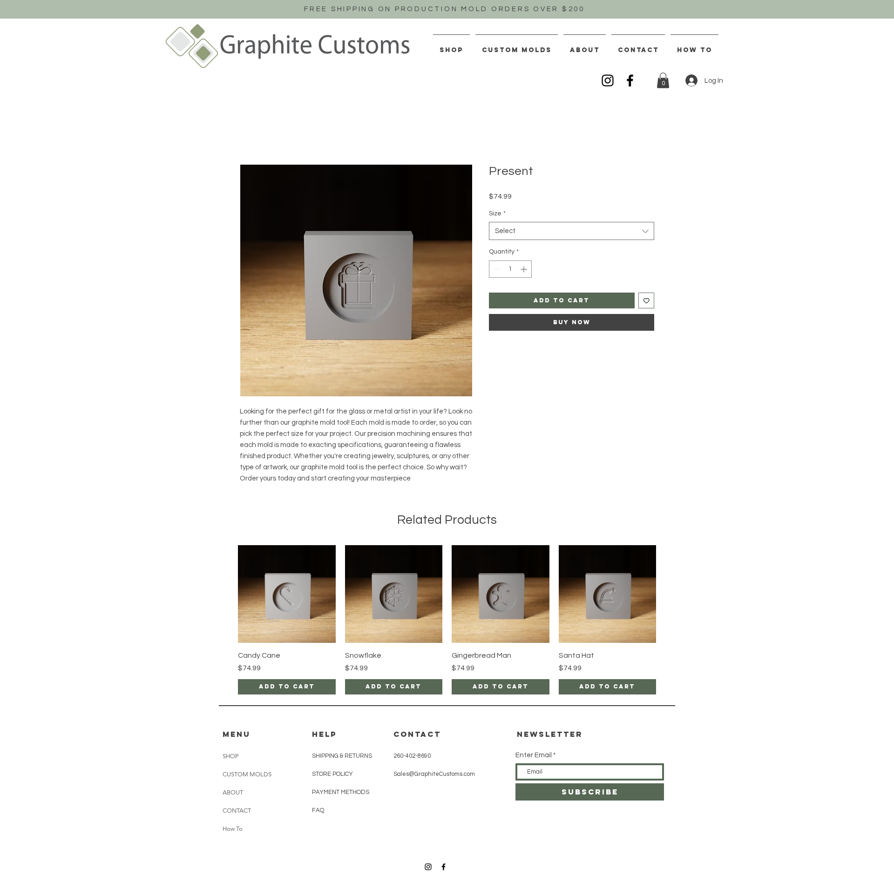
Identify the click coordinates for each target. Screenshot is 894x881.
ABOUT (233, 792)
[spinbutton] (510, 269)
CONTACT (237, 810)
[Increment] (524, 269)
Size (497, 213)
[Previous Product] (224, 593)
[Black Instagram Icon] (608, 80)
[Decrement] (496, 269)
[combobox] (571, 231)
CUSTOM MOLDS (247, 774)
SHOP (230, 756)
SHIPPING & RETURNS (342, 756)
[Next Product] (669, 593)
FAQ (318, 810)
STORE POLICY (333, 774)
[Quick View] (287, 594)
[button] (663, 80)
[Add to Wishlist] (646, 301)
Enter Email (533, 755)
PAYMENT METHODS (340, 792)
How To (233, 828)
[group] (447, 619)
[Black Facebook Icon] (630, 80)
